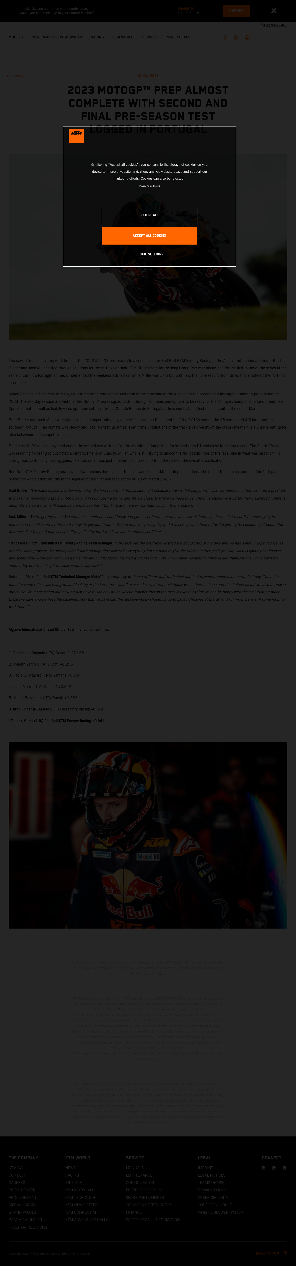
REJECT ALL (149, 215)
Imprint (156, 186)
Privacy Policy (145, 186)
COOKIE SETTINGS (150, 254)
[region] (149, 196)
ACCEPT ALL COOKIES (149, 235)
